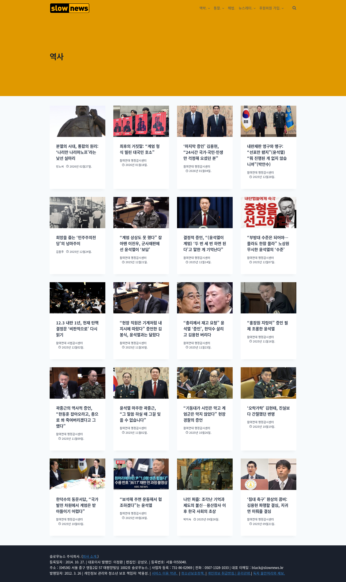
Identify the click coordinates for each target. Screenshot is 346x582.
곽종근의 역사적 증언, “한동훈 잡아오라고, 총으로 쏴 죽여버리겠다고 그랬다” (77, 417)
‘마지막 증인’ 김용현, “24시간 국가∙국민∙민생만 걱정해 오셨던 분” (203, 152)
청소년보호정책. (193, 573)
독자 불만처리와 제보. (269, 573)
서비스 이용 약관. (165, 573)
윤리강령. (244, 573)
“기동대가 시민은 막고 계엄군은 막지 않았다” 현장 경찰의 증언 (204, 414)
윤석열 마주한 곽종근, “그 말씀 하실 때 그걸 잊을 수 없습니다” (140, 414)
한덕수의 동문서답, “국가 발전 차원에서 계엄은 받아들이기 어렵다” (77, 505)
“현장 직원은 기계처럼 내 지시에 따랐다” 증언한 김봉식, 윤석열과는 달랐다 (141, 329)
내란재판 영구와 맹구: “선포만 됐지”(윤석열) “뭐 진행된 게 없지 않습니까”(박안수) (267, 155)
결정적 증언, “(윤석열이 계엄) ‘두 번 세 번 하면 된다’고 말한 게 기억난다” (204, 243)
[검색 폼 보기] (294, 8)
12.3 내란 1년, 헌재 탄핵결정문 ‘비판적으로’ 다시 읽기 (77, 329)
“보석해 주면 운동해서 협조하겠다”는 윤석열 (141, 502)
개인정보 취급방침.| (222, 573)
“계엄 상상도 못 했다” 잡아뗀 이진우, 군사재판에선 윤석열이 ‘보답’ (141, 243)
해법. (231, 7)
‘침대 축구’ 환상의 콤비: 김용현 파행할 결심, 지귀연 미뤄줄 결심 (267, 505)
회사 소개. (90, 556)
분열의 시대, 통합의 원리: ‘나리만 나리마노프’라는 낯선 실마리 (77, 152)
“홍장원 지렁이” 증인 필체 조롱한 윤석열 (267, 326)
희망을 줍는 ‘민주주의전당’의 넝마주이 (76, 240)
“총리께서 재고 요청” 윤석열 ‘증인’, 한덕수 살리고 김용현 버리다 (203, 329)
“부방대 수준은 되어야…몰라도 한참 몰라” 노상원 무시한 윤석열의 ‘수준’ (268, 243)
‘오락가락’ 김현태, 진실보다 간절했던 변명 (268, 411)
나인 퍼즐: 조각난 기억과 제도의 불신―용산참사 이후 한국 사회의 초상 (204, 505)
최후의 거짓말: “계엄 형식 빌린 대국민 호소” (140, 149)
